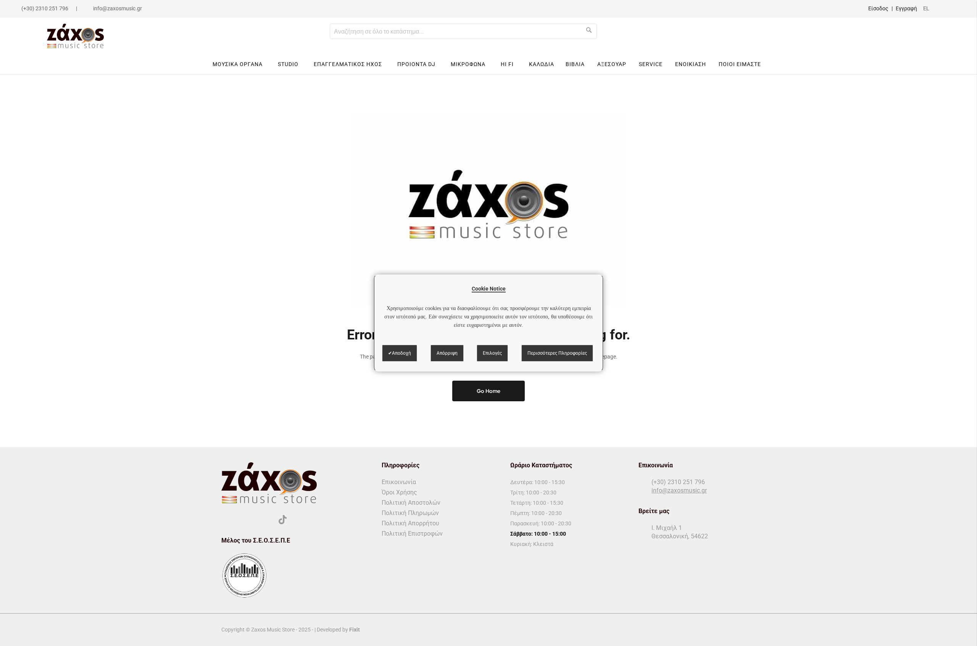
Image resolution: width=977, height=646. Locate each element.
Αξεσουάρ (611, 64)
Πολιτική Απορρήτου (410, 523)
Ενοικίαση (690, 64)
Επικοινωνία (399, 482)
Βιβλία (575, 64)
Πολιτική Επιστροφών (412, 533)
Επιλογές (492, 353)
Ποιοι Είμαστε (740, 64)
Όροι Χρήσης (399, 492)
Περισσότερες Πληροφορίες (557, 353)
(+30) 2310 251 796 (44, 8)
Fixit (354, 630)
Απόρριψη (447, 353)
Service (651, 64)
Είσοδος (878, 8)
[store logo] (75, 36)
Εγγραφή (906, 8)
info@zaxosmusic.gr (117, 8)
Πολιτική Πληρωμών (410, 513)
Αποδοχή (401, 353)
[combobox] (463, 31)
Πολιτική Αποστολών (411, 502)
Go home (488, 391)
